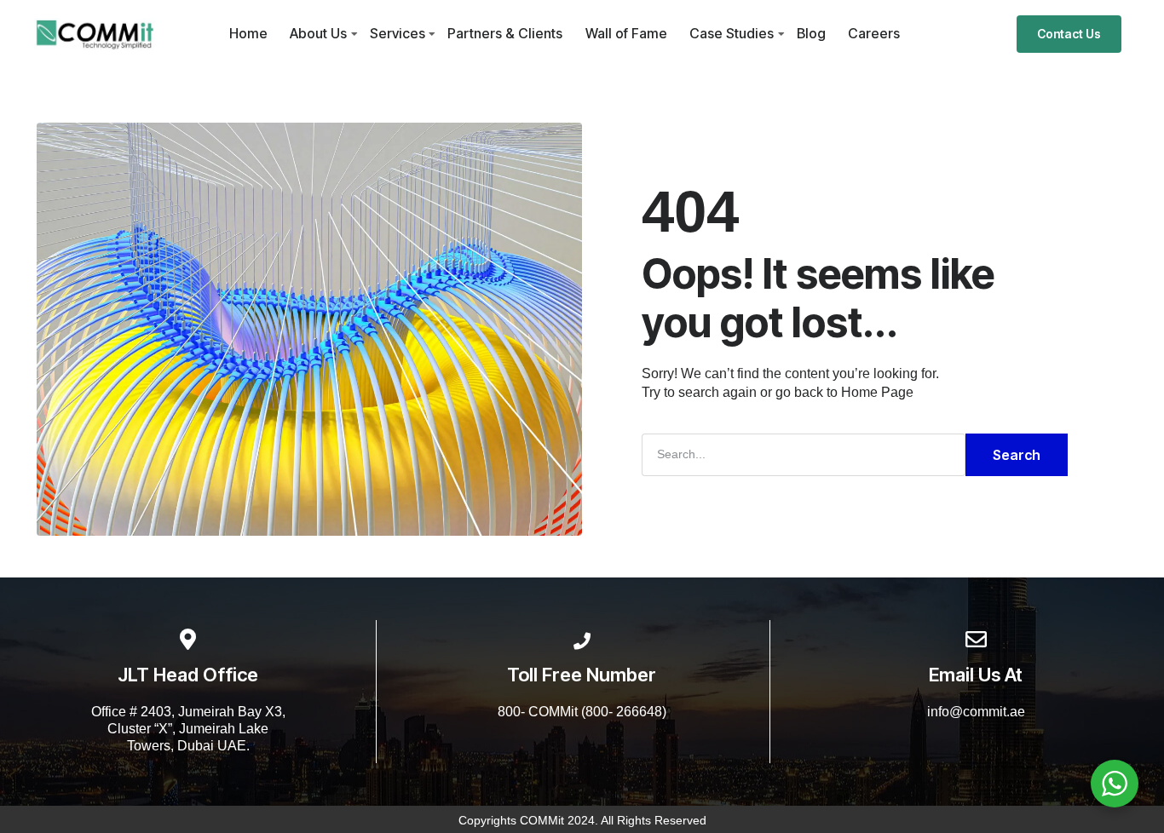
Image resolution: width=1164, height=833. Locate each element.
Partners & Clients (504, 33)
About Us (318, 33)
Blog (811, 33)
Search (1016, 454)
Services (397, 33)
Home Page (877, 392)
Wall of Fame (626, 33)
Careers (874, 33)
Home (248, 33)
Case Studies (731, 33)
